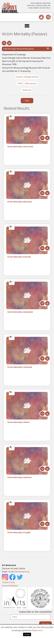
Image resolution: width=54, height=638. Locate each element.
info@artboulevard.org (18, 571)
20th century (31, 83)
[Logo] (10, 7)
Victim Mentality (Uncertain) (20, 147)
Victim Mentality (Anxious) (19, 477)
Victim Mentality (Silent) (18, 422)
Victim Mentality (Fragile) (19, 532)
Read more (37, 630)
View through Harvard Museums (18, 48)
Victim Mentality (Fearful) (19, 257)
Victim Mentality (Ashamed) (20, 312)
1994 (20, 83)
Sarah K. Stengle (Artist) (27, 76)
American (27, 90)
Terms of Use (8, 582)
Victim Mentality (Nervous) (19, 202)
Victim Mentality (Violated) (19, 367)
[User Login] (41, 17)
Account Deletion (10, 585)
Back (27, 100)
